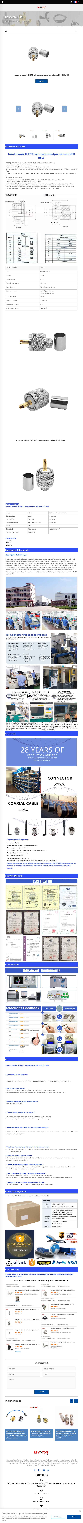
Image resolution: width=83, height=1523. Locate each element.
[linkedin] (39, 1470)
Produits (18, 21)
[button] (71, 1401)
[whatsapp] (48, 1470)
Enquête (41, 81)
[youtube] (44, 1470)
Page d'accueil (10, 21)
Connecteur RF (25, 21)
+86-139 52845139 (43, 1494)
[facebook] (34, 1470)
